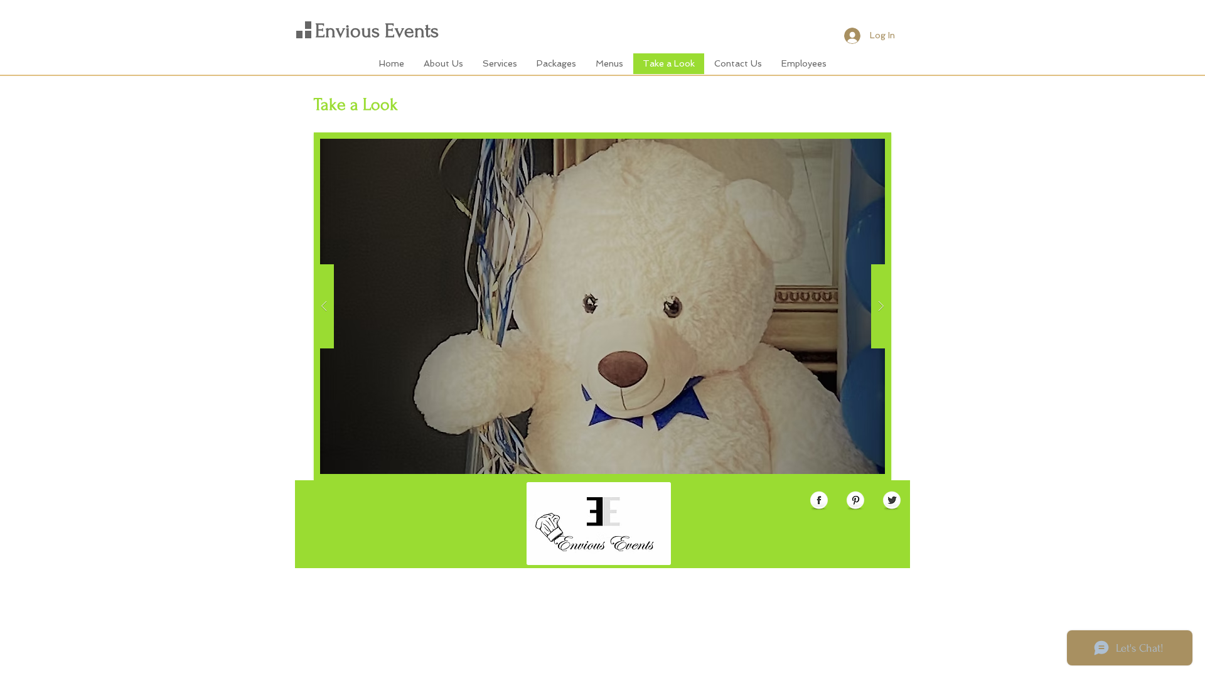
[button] (602, 306)
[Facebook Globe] (819, 501)
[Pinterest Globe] (855, 501)
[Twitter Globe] (892, 501)
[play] (869, 143)
